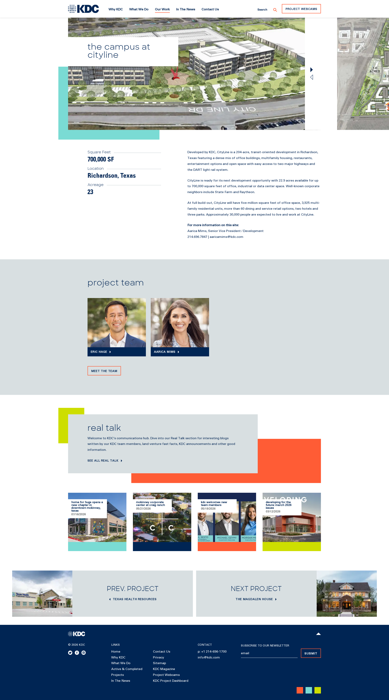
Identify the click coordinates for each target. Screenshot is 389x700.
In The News (120, 680)
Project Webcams (301, 9)
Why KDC (118, 657)
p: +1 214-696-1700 (212, 651)
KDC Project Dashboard (170, 680)
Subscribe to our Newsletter (265, 645)
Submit (311, 653)
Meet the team (104, 371)
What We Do (120, 663)
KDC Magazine (164, 669)
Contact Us (161, 651)
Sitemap (159, 663)
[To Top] (318, 633)
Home (115, 651)
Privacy (158, 657)
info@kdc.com (209, 657)
